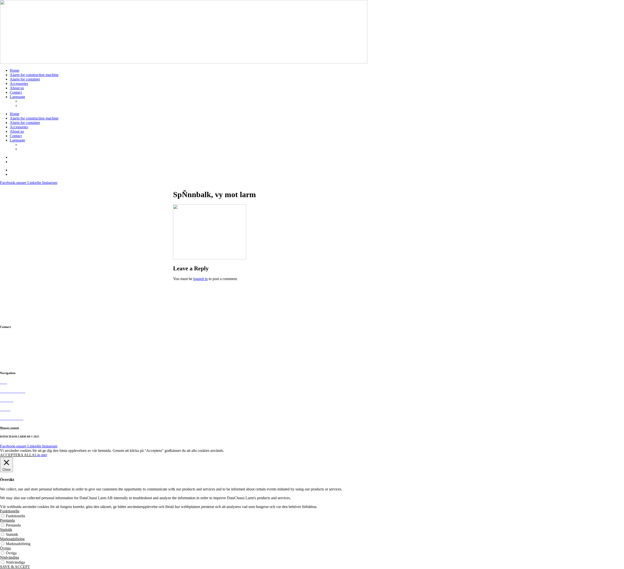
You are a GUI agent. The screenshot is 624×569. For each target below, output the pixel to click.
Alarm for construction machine (34, 75)
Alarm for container (25, 79)
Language (17, 97)
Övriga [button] (5, 548)
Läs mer (41, 455)
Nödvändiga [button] (9, 557)
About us (17, 88)
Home (14, 70)
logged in (200, 279)
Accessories (19, 83)
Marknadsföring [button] (12, 539)
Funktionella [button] (9, 511)
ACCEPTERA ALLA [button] (17, 455)
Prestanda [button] (7, 520)
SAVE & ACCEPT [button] (15, 567)
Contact (16, 92)
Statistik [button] (6, 530)
